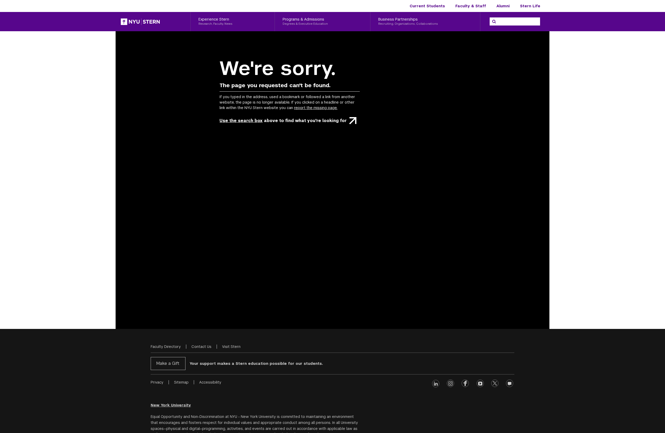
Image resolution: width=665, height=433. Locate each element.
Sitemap (181, 382)
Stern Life (530, 6)
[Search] (494, 21)
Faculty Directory (166, 346)
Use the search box (241, 120)
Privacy (157, 382)
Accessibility (210, 382)
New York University (171, 405)
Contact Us (201, 346)
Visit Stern (231, 346)
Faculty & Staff (470, 6)
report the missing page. (315, 107)
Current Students (427, 6)
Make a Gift (167, 363)
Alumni (503, 6)
